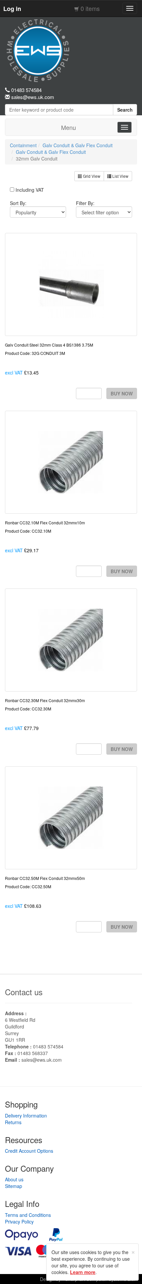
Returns (13, 1122)
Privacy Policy (19, 1221)
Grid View (91, 176)
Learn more (82, 1272)
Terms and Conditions (28, 1215)
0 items (90, 8)
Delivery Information (26, 1115)
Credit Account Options (29, 1150)
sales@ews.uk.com (41, 1059)
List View (119, 176)
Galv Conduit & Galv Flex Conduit (78, 145)
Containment (23, 145)
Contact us (24, 992)
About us (14, 1179)
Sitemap (13, 1186)
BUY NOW (122, 393)
